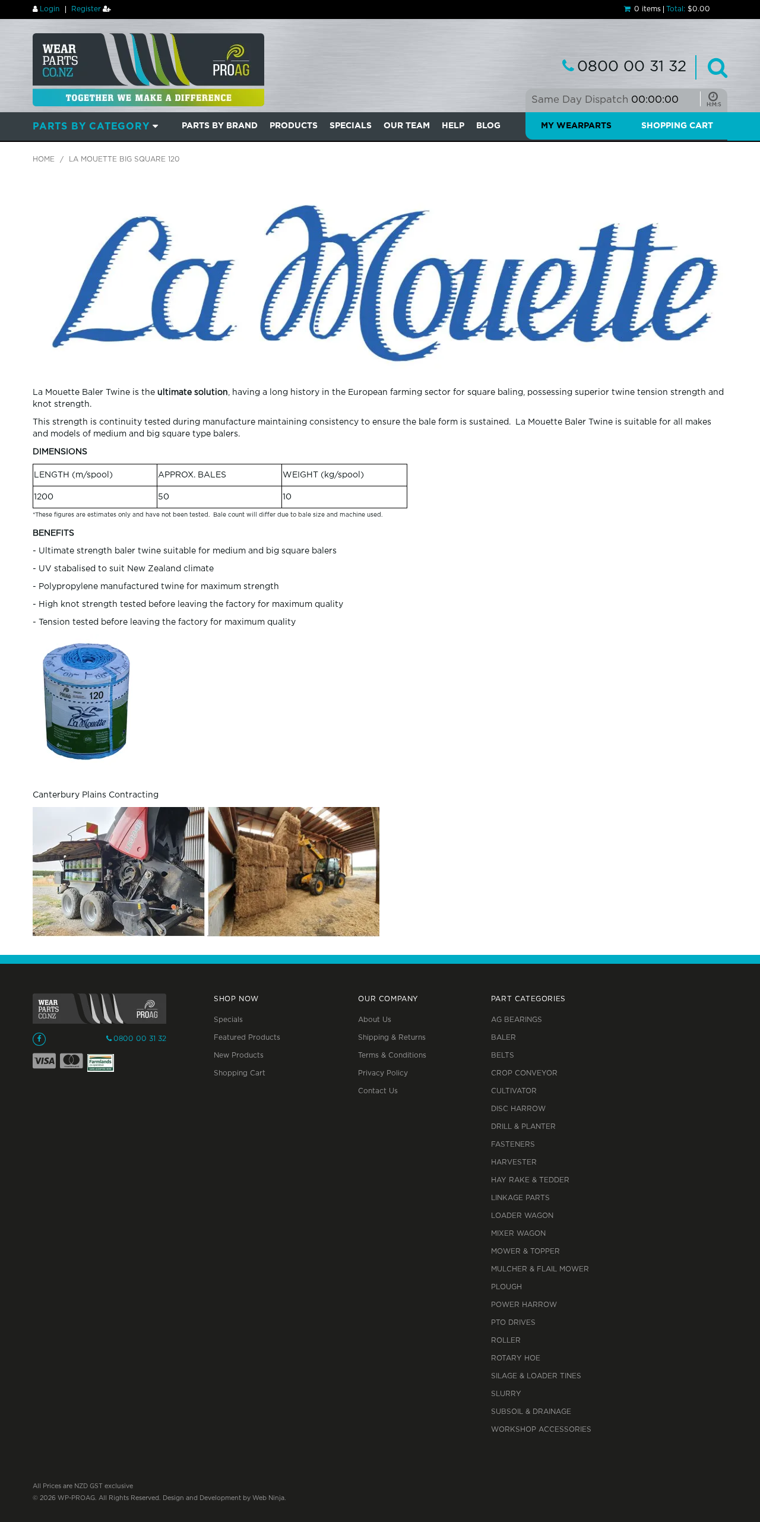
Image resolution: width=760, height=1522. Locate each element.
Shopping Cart (677, 125)
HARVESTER (514, 1162)
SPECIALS (351, 125)
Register (86, 9)
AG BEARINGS (516, 1020)
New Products (239, 1055)
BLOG (488, 125)
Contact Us (378, 1091)
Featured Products (247, 1037)
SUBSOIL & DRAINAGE (531, 1412)
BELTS (502, 1055)
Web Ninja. (269, 1498)
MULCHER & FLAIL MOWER (540, 1269)
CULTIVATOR (514, 1091)
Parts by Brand (220, 125)
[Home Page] (148, 69)
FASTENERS (513, 1144)
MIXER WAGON (518, 1233)
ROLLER (506, 1340)
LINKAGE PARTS (520, 1198)
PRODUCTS (294, 125)
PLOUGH (506, 1287)
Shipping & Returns (392, 1037)
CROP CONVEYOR (524, 1073)
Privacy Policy (383, 1073)
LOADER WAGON (522, 1216)
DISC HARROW (518, 1109)
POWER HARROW (524, 1305)
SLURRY (506, 1394)
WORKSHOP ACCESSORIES (541, 1429)
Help (453, 125)
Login (49, 9)
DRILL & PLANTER (523, 1127)
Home (44, 159)
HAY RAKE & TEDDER (530, 1180)
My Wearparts (576, 125)
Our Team (407, 125)
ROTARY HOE (515, 1358)
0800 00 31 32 (631, 67)
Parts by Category (91, 126)
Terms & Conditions (392, 1055)
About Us (374, 1020)
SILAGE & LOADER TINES (536, 1376)
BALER (503, 1037)
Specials (228, 1020)
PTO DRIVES (513, 1323)
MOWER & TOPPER (525, 1251)
